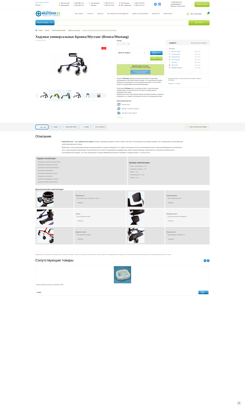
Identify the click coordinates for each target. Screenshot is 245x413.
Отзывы (86, 127)
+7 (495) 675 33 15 (108, 3)
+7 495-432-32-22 (176, 2)
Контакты (167, 13)
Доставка (79, 13)
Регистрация (198, 13)
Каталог (42, 22)
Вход (191, 13)
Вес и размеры (100, 127)
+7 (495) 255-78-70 (139, 3)
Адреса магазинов (140, 13)
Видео (56, 127)
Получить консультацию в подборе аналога (140, 71)
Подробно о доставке (174, 83)
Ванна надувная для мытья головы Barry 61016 (49, 284)
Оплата (90, 13)
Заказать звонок (202, 4)
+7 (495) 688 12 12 (78, 3)
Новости (156, 13)
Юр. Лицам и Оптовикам (117, 13)
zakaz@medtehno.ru (176, 4)
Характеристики (70, 127)
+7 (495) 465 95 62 (78, 5)
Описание (43, 127)
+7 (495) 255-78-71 (139, 5)
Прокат (100, 13)
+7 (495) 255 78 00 (108, 5)
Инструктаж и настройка (198, 127)
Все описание (120, 117)
